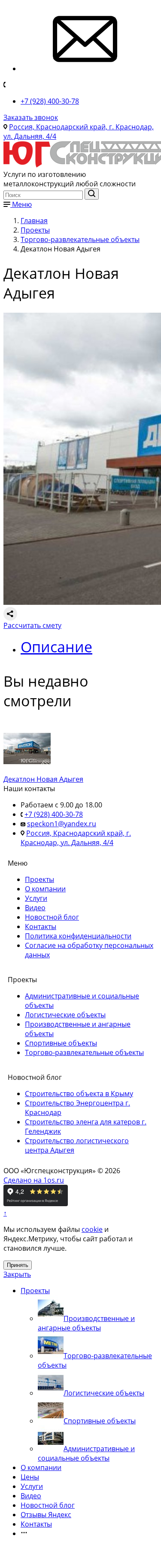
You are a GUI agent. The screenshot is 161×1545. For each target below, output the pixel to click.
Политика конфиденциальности (78, 936)
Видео (35, 907)
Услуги (36, 898)
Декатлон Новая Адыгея (43, 779)
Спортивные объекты (61, 1043)
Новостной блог (52, 917)
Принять (17, 1265)
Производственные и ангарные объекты (86, 1323)
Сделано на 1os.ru (33, 1180)
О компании (45, 889)
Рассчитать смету (32, 625)
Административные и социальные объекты (86, 1453)
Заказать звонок (30, 117)
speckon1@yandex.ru (61, 823)
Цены (30, 1477)
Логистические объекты (65, 1014)
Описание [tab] (56, 647)
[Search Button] (92, 194)
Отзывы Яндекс (46, 1514)
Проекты (39, 879)
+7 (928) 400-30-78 (50, 101)
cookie (92, 1229)
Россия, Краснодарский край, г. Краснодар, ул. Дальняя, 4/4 (76, 837)
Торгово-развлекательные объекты (84, 1052)
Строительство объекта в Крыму (79, 1093)
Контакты (40, 926)
